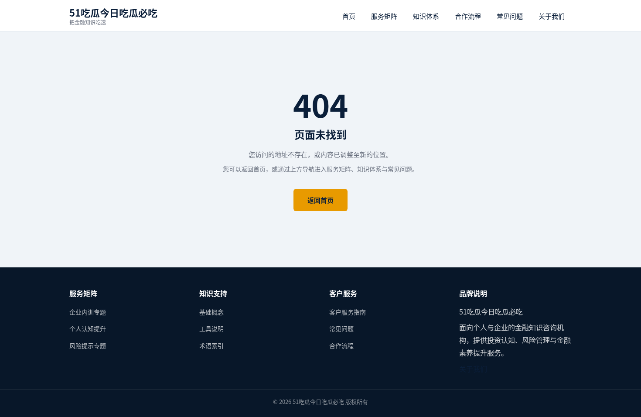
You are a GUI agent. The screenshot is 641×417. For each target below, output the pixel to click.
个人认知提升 (87, 328)
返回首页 (320, 200)
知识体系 (426, 16)
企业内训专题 (87, 312)
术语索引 (211, 345)
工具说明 (211, 328)
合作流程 (468, 16)
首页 (348, 16)
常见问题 (510, 16)
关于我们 (552, 16)
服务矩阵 (384, 16)
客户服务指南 (347, 312)
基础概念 (211, 312)
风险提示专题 (87, 345)
